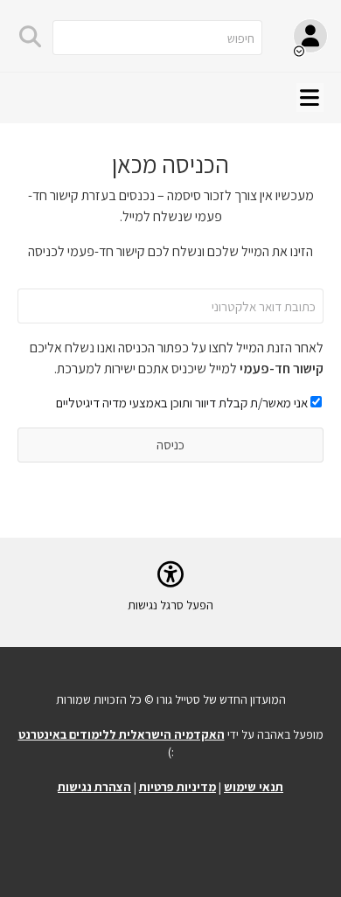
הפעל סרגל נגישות (170, 605)
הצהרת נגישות (94, 787)
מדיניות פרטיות (177, 787)
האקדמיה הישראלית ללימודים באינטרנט (121, 734)
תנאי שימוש (253, 787)
